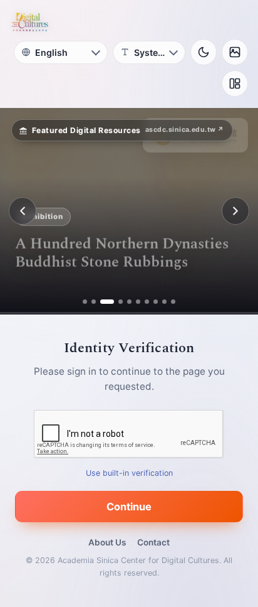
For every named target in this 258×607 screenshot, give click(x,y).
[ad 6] (138, 301)
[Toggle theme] (203, 52)
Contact (153, 542)
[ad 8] (155, 301)
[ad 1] (85, 301)
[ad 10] (173, 301)
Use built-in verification (129, 473)
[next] (235, 211)
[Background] (235, 52)
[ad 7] (147, 301)
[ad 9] (164, 301)
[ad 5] (129, 301)
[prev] (22, 211)
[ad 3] (102, 301)
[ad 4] (116, 301)
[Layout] (235, 83)
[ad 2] (93, 301)
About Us (107, 542)
